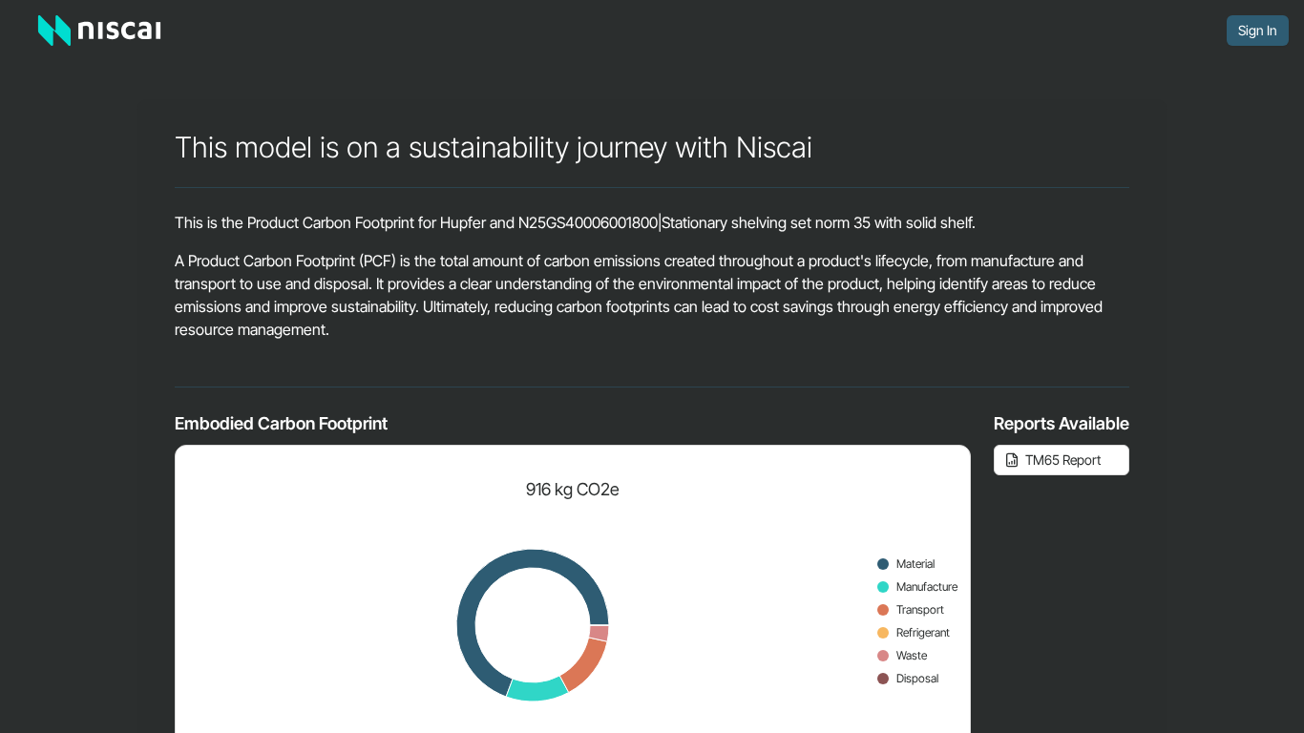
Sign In (1257, 30)
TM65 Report (1063, 459)
